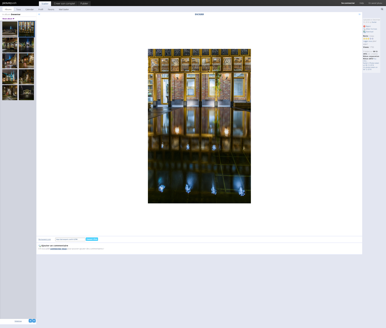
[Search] (382, 9)
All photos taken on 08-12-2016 (370, 68)
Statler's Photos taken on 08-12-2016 (371, 64)
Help (362, 3)
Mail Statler (64, 9)
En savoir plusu (375, 3)
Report (368, 26)
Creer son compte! (64, 3)
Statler (45, 3)
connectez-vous (58, 248)
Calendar (29, 9)
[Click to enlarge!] (199, 126)
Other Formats (371, 29)
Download (369, 31)
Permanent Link (44, 239)
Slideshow (18, 321)
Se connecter (348, 3)
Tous (18, 9)
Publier (84, 3)
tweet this (92, 239)
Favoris (51, 9)
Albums (8, 9)
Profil (40, 9)
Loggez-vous (367, 41)
